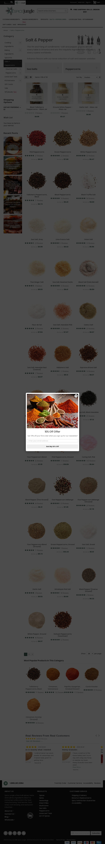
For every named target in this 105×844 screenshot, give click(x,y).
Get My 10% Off (52, 446)
